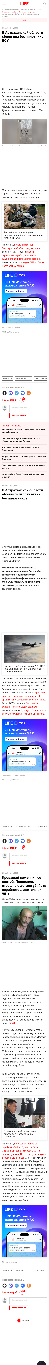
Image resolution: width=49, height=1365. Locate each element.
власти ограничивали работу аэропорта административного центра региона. (21, 255)
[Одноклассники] (28, 393)
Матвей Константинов (12, 332)
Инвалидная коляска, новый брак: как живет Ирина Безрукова (23, 431)
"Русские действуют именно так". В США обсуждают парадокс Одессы (21, 439)
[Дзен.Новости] (4, 393)
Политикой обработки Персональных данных (18, 12)
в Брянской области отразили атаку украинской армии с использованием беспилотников (23, 696)
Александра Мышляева (12, 780)
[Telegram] (16, 393)
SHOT (42, 92)
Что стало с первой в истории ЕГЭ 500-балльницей (20, 448)
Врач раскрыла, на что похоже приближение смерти (23, 466)
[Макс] (10, 393)
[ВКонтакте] (22, 393)
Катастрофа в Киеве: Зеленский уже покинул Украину (23, 475)
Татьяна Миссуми (10, 1262)
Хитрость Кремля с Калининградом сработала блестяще (24, 457)
